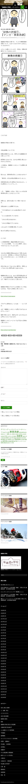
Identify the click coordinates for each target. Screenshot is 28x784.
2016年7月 (3, 666)
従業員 (7, 437)
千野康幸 (3, 733)
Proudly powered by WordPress (7, 782)
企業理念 (20, 434)
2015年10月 (4, 691)
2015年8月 (3, 697)
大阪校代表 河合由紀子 (6, 727)
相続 (23, 439)
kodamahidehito (13, 37)
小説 (9, 436)
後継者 (19, 436)
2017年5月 (3, 638)
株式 (25, 437)
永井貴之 (3, 747)
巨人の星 (12, 436)
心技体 (10, 437)
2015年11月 (4, 689)
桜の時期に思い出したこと (7, 584)
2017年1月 (3, 649)
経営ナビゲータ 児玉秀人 (7, 755)
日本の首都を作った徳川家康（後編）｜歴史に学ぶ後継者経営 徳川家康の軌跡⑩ (14, 588)
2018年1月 (3, 616)
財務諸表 (5, 442)
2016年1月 (3, 683)
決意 (6, 439)
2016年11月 (4, 655)
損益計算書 (4, 335)
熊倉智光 (3, 769)
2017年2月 (3, 647)
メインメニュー (26, 7)
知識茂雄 (3, 772)
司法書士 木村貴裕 (6, 744)
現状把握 (17, 439)
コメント (3, 367)
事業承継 (14, 431)
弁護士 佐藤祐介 (5, 741)
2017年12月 (4, 618)
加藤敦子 (3, 749)
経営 (1, 441)
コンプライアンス (13, 429)
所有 (13, 437)
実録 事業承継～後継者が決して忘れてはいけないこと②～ (14, 343)
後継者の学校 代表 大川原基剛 (8, 724)
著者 (9, 29)
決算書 (10, 335)
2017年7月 (3, 633)
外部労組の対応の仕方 (6, 350)
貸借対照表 (19, 335)
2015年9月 (3, 694)
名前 (2, 387)
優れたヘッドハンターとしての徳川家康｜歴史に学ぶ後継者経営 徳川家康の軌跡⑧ (14, 599)
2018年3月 (3, 610)
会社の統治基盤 (4, 716)
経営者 (5, 441)
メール (3, 394)
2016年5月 (3, 672)
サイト (3, 400)
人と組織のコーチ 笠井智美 (7, 730)
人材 (10, 434)
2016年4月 (3, 675)
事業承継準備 (22, 432)
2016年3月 (3, 677)
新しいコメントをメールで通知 (10, 412)
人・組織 (6, 434)
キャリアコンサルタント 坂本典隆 (9, 738)
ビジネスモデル (4, 713)
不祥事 (3, 432)
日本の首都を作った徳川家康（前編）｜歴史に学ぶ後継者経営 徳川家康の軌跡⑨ (14, 595)
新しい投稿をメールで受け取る (10, 415)
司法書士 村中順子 (5, 763)
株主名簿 (22, 437)
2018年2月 (3, 613)
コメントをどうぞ (21, 37)
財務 (14, 335)
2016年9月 (3, 661)
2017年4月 (3, 641)
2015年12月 (4, 686)
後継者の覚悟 (4, 719)
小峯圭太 (13, 29)
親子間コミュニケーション (20, 441)
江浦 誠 (3, 766)
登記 (21, 439)
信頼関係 (2, 436)
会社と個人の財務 (4, 29)
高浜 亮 (3, 775)
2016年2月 (3, 680)
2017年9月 (3, 627)
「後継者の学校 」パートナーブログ (11, 7)
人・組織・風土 (4, 710)
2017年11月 (4, 621)
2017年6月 (3, 635)
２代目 (12, 442)
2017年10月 (4, 624)
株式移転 (3, 439)
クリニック (5, 429)
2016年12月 (4, 652)
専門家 (5, 436)
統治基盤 (9, 441)
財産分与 (9, 442)
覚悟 (12, 441)
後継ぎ (15, 436)
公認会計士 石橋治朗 (6, 761)
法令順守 (12, 439)
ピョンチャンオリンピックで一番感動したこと (12, 591)
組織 (25, 439)
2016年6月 (3, 669)
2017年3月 (3, 644)
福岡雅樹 (3, 735)
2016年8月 (3, 663)
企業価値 (16, 434)
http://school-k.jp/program (8, 296)
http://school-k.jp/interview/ (8, 330)
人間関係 (13, 434)
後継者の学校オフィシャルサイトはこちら (11, 569)
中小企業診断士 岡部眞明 (7, 752)
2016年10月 (4, 658)
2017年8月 (3, 630)
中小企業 (7, 432)
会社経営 (24, 434)
